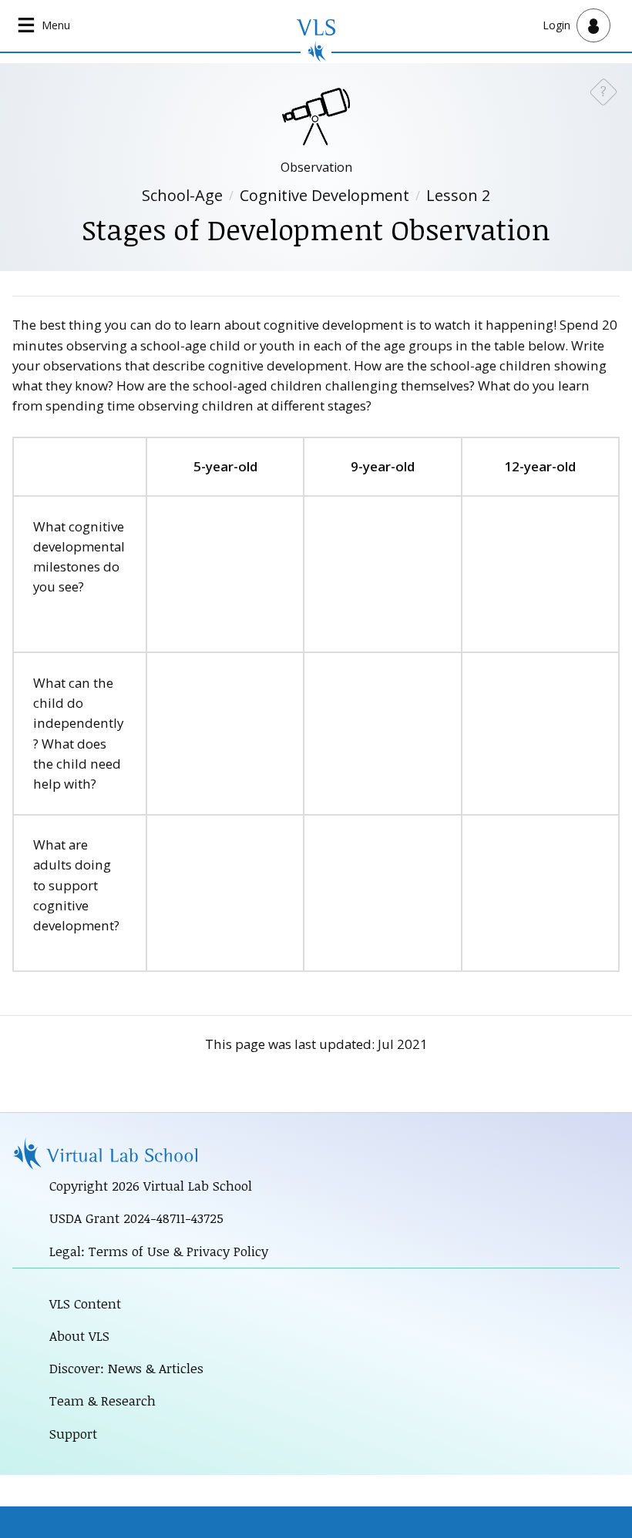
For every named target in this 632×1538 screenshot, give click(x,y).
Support (73, 1434)
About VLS (79, 1336)
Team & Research (102, 1400)
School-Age (182, 195)
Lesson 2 (458, 195)
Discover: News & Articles (126, 1368)
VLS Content (85, 1303)
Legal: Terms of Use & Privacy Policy (158, 1251)
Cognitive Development (324, 195)
